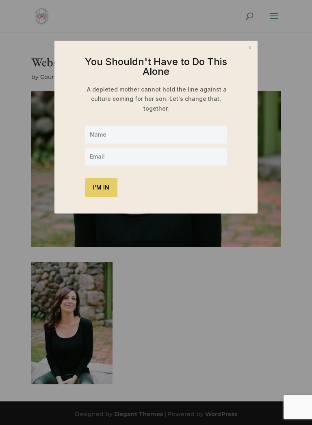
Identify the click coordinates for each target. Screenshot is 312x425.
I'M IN (101, 187)
